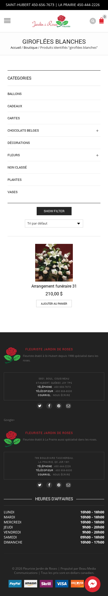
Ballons (15, 93)
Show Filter (54, 211)
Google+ (9, 420)
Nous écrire (61, 395)
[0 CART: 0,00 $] (102, 23)
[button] (54, 303)
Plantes (15, 179)
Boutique (30, 47)
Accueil (16, 47)
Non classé (17, 167)
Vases (13, 192)
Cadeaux (15, 106)
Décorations (19, 142)
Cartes (14, 118)
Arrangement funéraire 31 (54, 286)
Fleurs (14, 155)
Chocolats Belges (23, 130)
